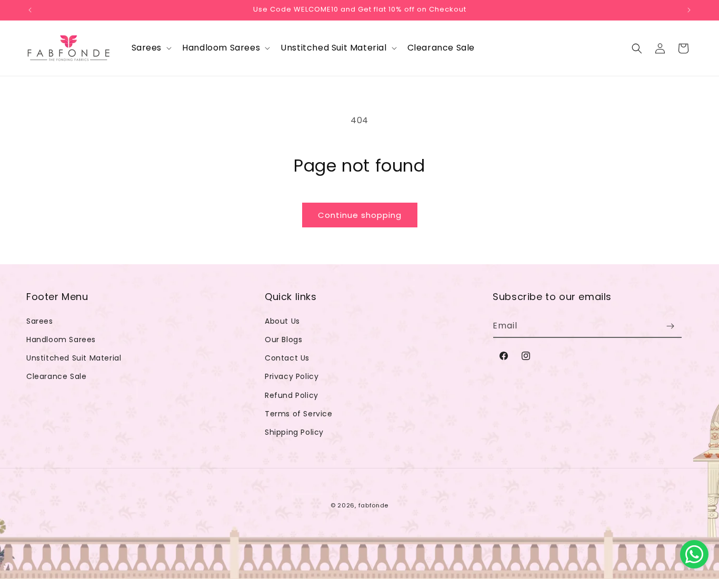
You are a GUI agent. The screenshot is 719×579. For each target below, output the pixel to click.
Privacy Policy (291, 376)
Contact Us (287, 358)
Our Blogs (283, 339)
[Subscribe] (670, 326)
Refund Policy (291, 395)
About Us (282, 321)
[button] (150, 48)
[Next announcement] (689, 10)
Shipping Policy (294, 432)
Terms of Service (299, 413)
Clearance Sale (56, 376)
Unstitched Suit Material (73, 358)
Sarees (39, 321)
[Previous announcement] (30, 10)
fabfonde (373, 505)
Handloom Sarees (61, 339)
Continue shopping (360, 215)
